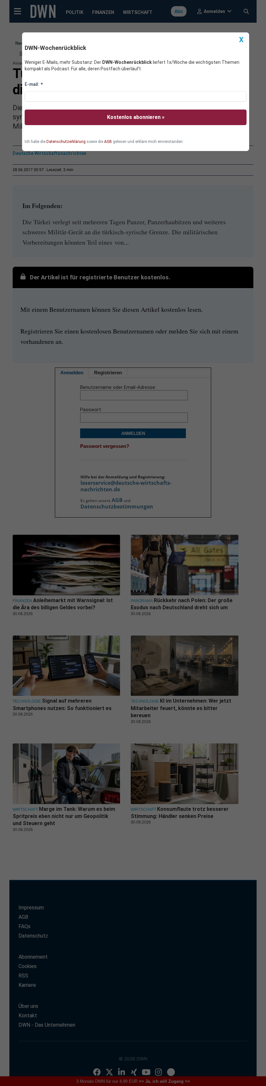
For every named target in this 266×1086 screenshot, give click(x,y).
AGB (108, 141)
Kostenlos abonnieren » (135, 117)
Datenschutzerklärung (66, 141)
